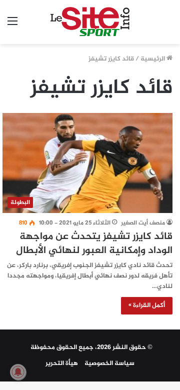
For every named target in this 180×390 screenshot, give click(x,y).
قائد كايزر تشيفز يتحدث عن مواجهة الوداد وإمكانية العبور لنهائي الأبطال (94, 243)
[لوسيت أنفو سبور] (90, 22)
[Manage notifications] (18, 372)
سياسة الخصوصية (109, 363)
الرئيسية (153, 59)
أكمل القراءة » (146, 305)
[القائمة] (13, 25)
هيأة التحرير (62, 363)
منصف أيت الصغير (143, 223)
